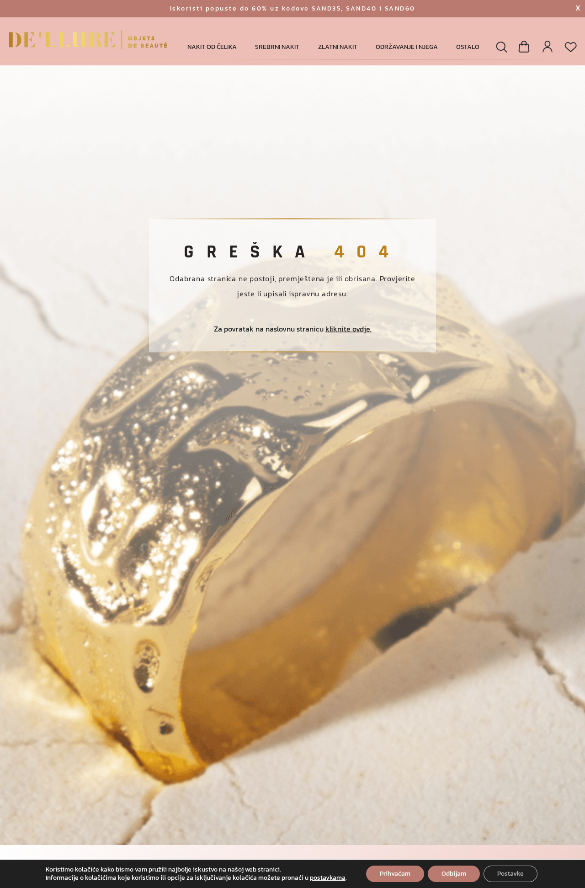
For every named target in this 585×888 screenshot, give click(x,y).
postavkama (328, 878)
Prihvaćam (395, 873)
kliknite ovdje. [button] (348, 328)
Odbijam (453, 873)
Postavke (510, 873)
